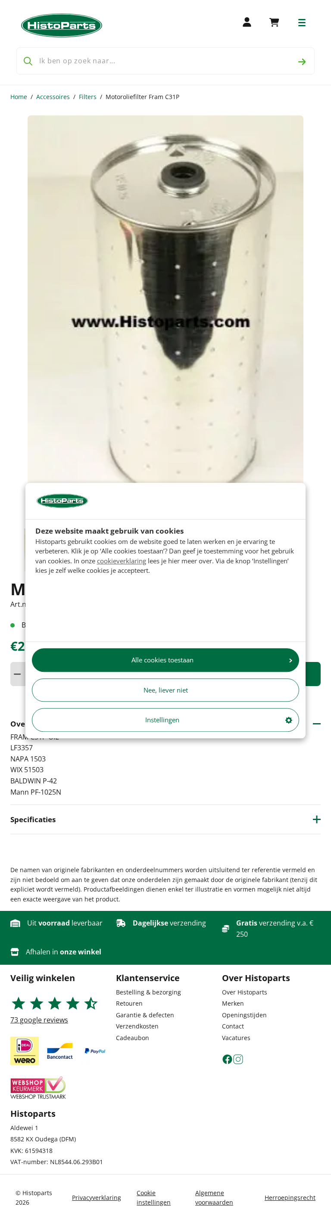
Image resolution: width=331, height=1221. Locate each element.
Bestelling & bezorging (148, 992)
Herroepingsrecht (290, 1197)
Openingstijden (244, 1015)
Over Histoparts (244, 992)
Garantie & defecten (145, 1015)
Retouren (129, 1003)
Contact (233, 1026)
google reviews (39, 1020)
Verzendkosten (137, 1026)
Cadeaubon (132, 1038)
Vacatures (236, 1038)
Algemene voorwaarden (214, 1197)
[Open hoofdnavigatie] (302, 23)
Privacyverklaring (96, 1197)
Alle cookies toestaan (162, 660)
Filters (88, 97)
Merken (233, 1003)
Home (18, 97)
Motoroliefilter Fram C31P (142, 97)
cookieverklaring (121, 560)
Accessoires (53, 97)
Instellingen (162, 720)
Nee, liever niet (166, 690)
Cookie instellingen (154, 1197)
